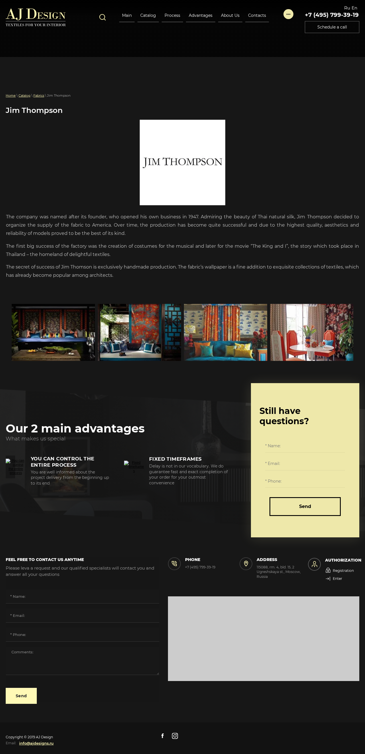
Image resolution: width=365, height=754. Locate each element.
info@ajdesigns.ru (36, 743)
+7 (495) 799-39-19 (332, 14)
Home (11, 95)
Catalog (25, 95)
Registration (343, 570)
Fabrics (38, 95)
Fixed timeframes (175, 459)
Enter (337, 579)
